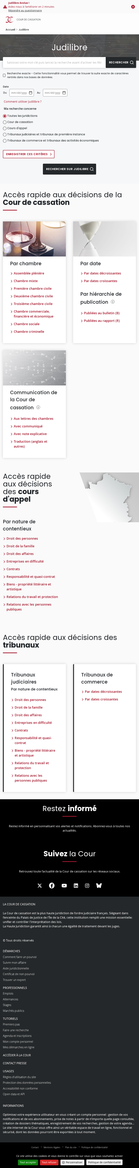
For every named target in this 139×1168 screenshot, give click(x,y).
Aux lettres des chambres (33, 418)
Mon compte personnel (18, 1042)
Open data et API (14, 1094)
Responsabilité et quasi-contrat (31, 576)
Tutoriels (10, 1019)
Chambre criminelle (29, 331)
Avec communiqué (28, 426)
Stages (7, 1005)
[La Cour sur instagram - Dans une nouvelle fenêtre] (87, 886)
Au (38, 92)
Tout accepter (28, 1162)
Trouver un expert (14, 980)
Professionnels (15, 988)
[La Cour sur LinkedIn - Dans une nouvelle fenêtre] (76, 886)
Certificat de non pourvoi (19, 974)
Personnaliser (74, 1162)
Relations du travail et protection (32, 597)
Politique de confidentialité (94, 1147)
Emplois (8, 993)
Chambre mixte (26, 281)
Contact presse (15, 1063)
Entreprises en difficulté (25, 561)
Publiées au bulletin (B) (102, 313)
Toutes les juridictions (22, 116)
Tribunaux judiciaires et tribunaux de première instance (46, 134)
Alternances (10, 999)
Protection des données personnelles (27, 1083)
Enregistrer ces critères (27, 154)
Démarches (11, 951)
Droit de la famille (20, 546)
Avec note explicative (30, 434)
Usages (8, 1071)
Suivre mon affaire (14, 963)
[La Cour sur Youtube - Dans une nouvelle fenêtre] (64, 886)
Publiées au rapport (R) (102, 320)
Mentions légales (52, 1147)
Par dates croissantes (100, 281)
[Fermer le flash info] (133, 6)
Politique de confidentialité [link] (104, 1162)
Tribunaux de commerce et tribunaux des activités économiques (53, 140)
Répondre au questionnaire (25, 10)
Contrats (13, 569)
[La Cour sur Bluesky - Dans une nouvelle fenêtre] (99, 886)
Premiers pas (11, 1024)
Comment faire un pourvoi (20, 957)
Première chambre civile (33, 288)
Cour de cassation (20, 122)
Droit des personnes (22, 538)
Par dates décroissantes (102, 273)
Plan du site (71, 1147)
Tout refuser (49, 1162)
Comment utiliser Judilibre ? (22, 102)
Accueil (10, 29)
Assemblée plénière (29, 273)
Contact (35, 1147)
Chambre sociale (26, 324)
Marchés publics (13, 1011)
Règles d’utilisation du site (19, 1077)
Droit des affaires (20, 553)
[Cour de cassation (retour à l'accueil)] (70, 19)
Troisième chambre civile (33, 304)
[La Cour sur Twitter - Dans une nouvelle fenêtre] (39, 886)
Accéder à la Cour (17, 1055)
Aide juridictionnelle (16, 968)
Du (5, 92)
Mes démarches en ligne (18, 1047)
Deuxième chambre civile (33, 296)
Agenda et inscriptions (17, 1036)
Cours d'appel (17, 128)
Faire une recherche (16, 1030)
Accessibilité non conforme (20, 1088)
